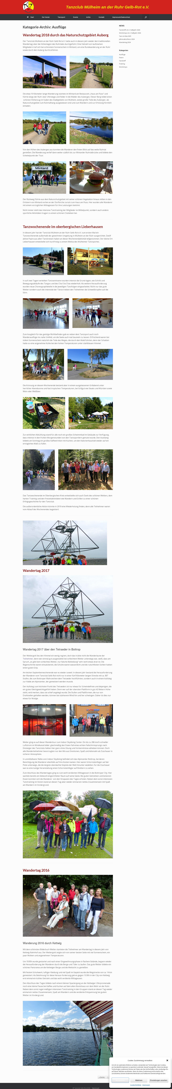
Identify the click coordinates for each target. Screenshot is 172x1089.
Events (75, 17)
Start (32, 17)
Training (122, 64)
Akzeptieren (120, 1080)
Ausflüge (122, 54)
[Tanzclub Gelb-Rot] (28, 7)
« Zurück (101, 1077)
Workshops (123, 67)
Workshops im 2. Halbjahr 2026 (130, 33)
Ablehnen (138, 1080)
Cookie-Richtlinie (135, 1085)
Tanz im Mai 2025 (125, 36)
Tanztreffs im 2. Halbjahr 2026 (129, 30)
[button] (167, 1060)
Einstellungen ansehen (158, 1080)
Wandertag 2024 (125, 42)
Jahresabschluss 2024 (127, 39)
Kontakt (101, 17)
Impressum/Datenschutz (121, 17)
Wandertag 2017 (36, 570)
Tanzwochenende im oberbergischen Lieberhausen (63, 226)
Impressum (146, 1085)
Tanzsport (61, 17)
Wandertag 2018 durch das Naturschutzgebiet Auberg (65, 35)
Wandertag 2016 (36, 870)
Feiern (121, 57)
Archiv (88, 17)
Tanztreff (122, 61)
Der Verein (46, 17)
